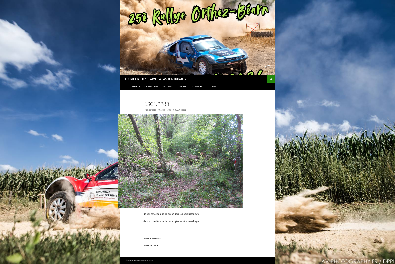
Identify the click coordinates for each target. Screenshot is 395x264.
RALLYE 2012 (180, 110)
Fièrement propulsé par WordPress (139, 260)
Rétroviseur (198, 86)
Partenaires (168, 86)
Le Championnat (151, 86)
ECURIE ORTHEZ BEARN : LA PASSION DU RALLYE (156, 79)
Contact (214, 86)
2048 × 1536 (165, 110)
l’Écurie (182, 86)
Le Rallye (134, 86)
